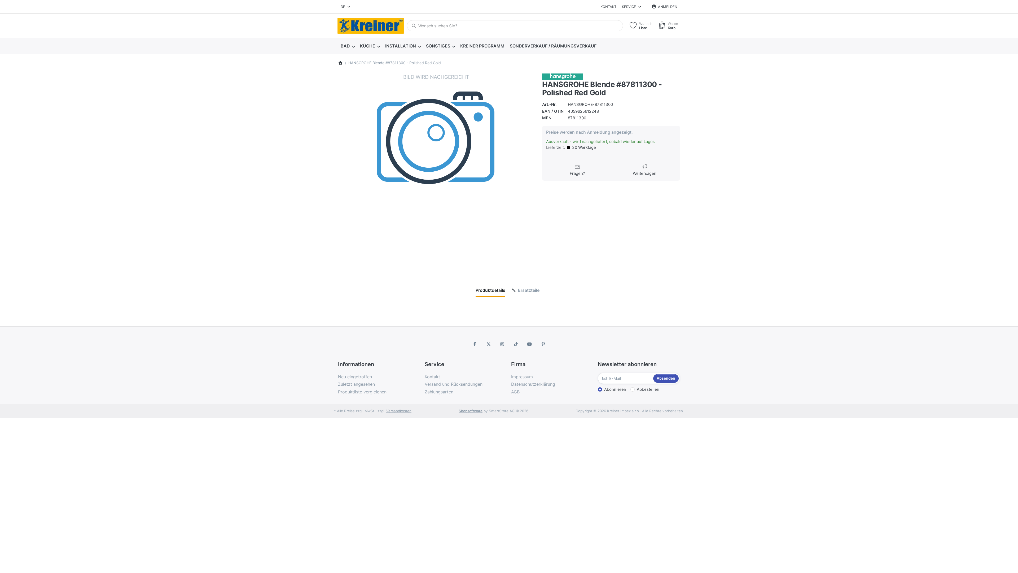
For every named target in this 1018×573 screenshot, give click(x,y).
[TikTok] (516, 344)
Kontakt (608, 7)
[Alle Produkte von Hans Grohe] (562, 76)
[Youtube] (530, 344)
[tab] (490, 290)
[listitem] (436, 171)
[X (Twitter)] (488, 344)
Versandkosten (398, 411)
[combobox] (346, 7)
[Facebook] (475, 344)
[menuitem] (347, 46)
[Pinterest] (543, 344)
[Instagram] (502, 344)
